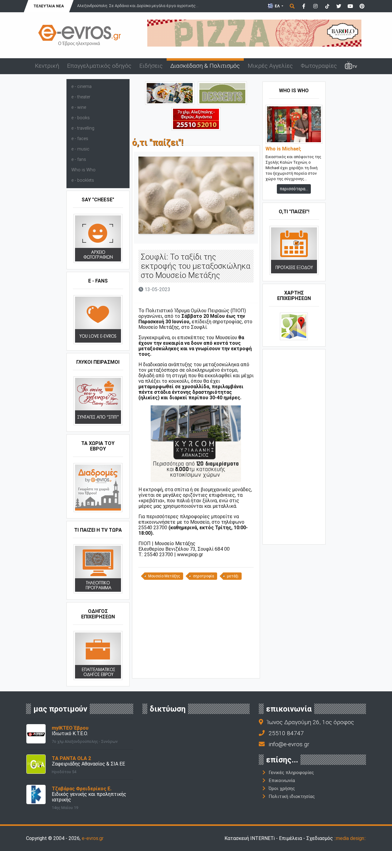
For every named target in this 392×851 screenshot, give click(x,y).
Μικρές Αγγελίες (270, 65)
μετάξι (233, 576)
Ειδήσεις (151, 65)
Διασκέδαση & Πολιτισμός (205, 65)
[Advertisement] (196, 631)
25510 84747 (286, 733)
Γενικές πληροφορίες (291, 772)
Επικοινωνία (282, 780)
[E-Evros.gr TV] (351, 66)
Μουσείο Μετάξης (164, 576)
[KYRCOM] (196, 443)
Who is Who (83, 170)
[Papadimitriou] (169, 93)
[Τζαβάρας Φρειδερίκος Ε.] (36, 794)
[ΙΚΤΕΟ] (196, 118)
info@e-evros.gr (289, 744)
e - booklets (82, 180)
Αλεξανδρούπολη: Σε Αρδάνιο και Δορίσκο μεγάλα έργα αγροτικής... (137, 5)
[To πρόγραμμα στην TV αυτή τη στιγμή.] (98, 569)
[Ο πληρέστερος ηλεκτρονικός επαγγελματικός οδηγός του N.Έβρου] (79, 35)
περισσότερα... (294, 188)
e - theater (80, 97)
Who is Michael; (283, 149)
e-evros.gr (93, 838)
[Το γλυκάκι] (222, 93)
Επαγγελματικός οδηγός (99, 65)
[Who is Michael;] (294, 124)
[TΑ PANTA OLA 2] (36, 764)
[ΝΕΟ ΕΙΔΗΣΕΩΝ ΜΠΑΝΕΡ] (196, 668)
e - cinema (81, 86)
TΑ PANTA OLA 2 (71, 758)
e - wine (78, 107)
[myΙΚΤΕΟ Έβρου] (36, 733)
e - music (80, 149)
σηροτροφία (203, 576)
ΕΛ (277, 6)
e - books (80, 117)
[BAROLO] (254, 33)
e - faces (79, 138)
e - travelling (82, 128)
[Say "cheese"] (98, 238)
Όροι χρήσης (282, 788)
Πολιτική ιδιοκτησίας (292, 796)
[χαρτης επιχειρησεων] (294, 326)
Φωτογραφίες (319, 65)
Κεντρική (47, 65)
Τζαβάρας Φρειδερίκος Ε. (81, 789)
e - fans (78, 159)
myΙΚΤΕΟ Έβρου (70, 728)
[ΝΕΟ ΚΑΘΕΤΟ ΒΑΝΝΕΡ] (294, 446)
